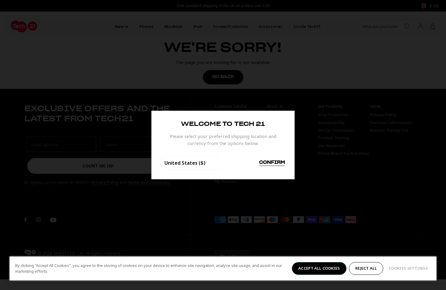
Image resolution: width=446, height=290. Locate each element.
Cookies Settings (408, 268)
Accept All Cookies (319, 268)
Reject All (366, 268)
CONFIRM (272, 162)
